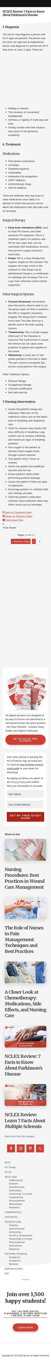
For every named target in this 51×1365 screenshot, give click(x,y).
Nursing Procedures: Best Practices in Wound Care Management (24, 878)
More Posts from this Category (19, 1136)
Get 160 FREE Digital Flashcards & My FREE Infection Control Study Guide (25, 1313)
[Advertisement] (25, 79)
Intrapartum (15, 1260)
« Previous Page (20, 541)
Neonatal (13, 1263)
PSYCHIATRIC (11, 1216)
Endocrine (13, 1183)
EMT (7, 1273)
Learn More (25, 1327)
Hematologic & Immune (20, 1193)
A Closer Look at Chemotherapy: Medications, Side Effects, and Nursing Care (25, 1003)
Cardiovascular (16, 1180)
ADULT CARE (11, 1176)
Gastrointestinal (17, 1186)
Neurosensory (15, 1203)
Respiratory (14, 1207)
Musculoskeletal (17, 1200)
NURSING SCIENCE (14, 1268)
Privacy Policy (18, 782)
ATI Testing (10, 1167)
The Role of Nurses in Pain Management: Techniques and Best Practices (24, 939)
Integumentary (16, 1197)
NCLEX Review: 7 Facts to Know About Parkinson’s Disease (23, 1065)
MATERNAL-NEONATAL (16, 1253)
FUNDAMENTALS (13, 1212)
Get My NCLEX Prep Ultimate (25, 739)
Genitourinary (15, 1190)
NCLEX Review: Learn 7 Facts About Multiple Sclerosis (25, 1120)
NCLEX (8, 1171)
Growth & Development (20, 1235)
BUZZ (7, 1162)
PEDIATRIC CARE (13, 1221)
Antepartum (14, 1257)
